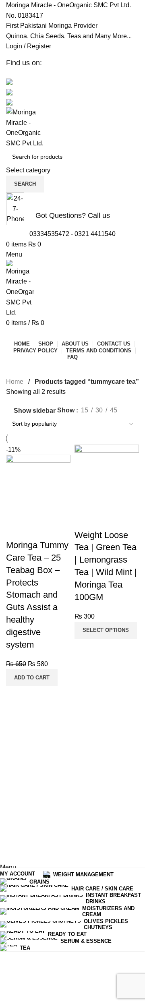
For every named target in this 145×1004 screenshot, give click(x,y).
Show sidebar (35, 410)
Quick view (16, 529)
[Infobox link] (72, 431)
